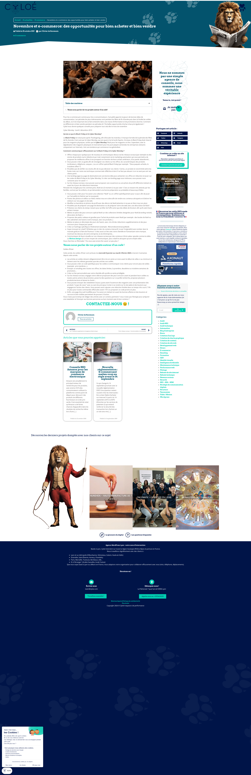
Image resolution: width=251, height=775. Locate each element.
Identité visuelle (166, 360)
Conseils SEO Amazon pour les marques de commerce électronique (77, 372)
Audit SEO (164, 323)
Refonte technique (167, 375)
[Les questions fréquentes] (128, 535)
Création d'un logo (167, 336)
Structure (164, 390)
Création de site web (168, 343)
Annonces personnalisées (12, 753)
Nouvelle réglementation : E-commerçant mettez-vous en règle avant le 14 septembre (108, 373)
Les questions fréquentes (141, 535)
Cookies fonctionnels (11, 752)
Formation (164, 355)
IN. (240, 22)
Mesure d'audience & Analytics (13, 755)
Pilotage (163, 370)
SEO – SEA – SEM (167, 382)
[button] (7, 771)
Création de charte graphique (172, 338)
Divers (162, 348)
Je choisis (23, 765)
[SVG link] (242, 8)
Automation (165, 328)
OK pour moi (36, 765)
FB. (240, 26)
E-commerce (20, 36)
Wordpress (164, 397)
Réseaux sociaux (167, 377)
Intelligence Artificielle (169, 363)
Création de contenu (168, 341)
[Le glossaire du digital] (102, 535)
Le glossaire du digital (114, 535)
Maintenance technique (169, 365)
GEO (162, 358)
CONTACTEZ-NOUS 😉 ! (107, 304)
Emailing (164, 353)
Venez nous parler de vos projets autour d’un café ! (87, 110)
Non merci (9, 765)
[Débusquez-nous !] (151, 582)
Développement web (168, 345)
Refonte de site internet (169, 372)
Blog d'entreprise (167, 331)
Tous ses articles (85, 319)
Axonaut (168, 229)
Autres (7, 757)
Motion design (75, 239)
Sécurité (163, 380)
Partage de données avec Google (14, 750)
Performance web (167, 368)
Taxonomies (165, 392)
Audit (162, 321)
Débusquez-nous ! (152, 586)
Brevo (162, 333)
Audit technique (166, 326)
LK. (240, 17)
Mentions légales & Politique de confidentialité (125, 601)
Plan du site (125, 603)
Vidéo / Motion (166, 395)
